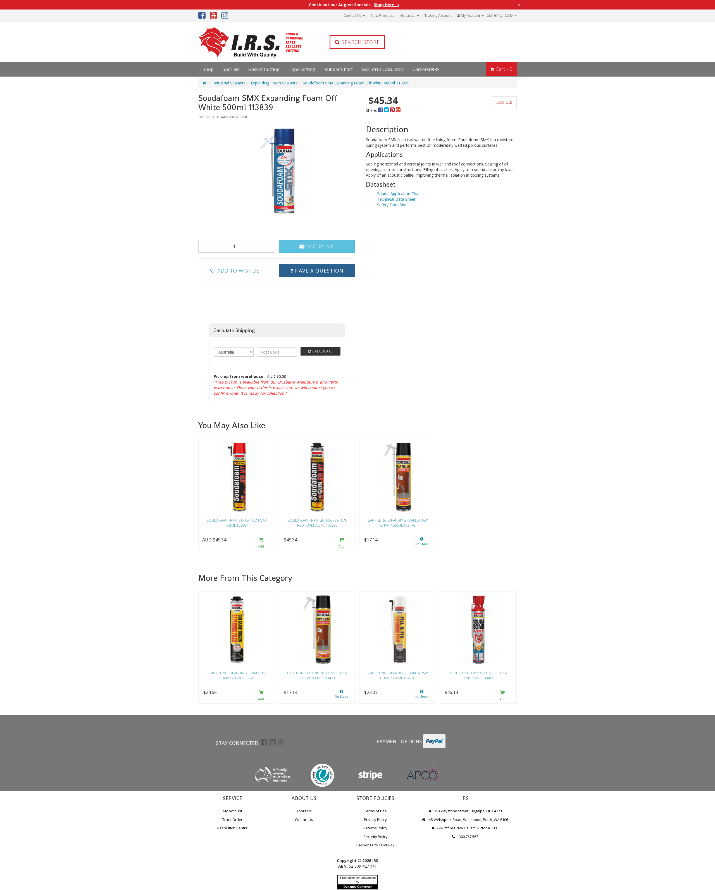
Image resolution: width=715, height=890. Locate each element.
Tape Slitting (302, 69)
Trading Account (438, 15)
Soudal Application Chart (399, 193)
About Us (408, 15)
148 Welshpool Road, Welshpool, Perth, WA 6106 (467, 819)
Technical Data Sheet (396, 199)
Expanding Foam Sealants (274, 83)
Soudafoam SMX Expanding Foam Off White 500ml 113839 (356, 83)
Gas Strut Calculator (383, 69)
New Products (382, 15)
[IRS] (236, 42)
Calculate (322, 351)
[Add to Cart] (261, 543)
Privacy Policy (375, 819)
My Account (232, 810)
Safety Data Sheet (393, 204)
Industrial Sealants (229, 83)
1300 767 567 (467, 836)
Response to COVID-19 (375, 845)
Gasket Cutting (264, 69)
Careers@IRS (426, 69)
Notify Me (319, 246)
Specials (231, 69)
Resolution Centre (232, 827)
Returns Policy (375, 827)
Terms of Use (375, 810)
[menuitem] (381, 110)
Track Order (232, 819)
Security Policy (375, 836)
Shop (208, 69)
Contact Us (353, 15)
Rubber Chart (338, 69)
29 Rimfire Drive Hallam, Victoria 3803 (467, 827)
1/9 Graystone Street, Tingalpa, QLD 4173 (467, 810)
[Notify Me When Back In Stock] (421, 543)
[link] (264, 742)
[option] (277, 171)
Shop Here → (386, 5)
